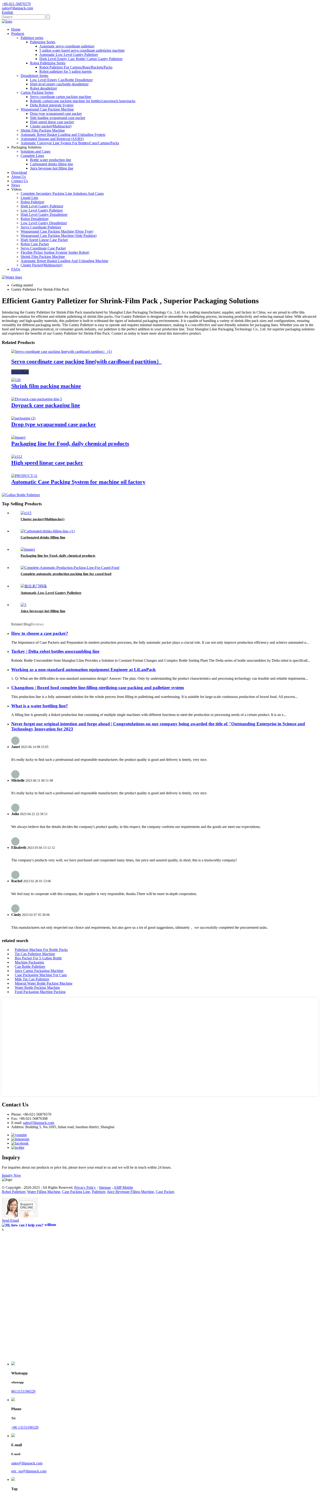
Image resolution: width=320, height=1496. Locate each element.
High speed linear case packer (52, 122)
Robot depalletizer (43, 88)
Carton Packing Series (37, 92)
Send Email (10, 1220)
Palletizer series (32, 38)
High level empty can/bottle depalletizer (59, 84)
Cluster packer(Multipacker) (50, 126)
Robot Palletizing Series (47, 63)
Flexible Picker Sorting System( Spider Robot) (55, 252)
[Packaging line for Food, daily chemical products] (18, 437)
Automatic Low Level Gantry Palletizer (68, 55)
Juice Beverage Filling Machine (130, 1192)
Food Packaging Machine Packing (40, 992)
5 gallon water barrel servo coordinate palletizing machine (82, 50)
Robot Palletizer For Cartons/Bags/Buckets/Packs (75, 67)
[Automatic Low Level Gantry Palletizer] (34, 586)
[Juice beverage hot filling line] (23, 605)
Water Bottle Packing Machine (37, 988)
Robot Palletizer (32, 202)
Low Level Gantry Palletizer (42, 210)
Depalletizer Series (34, 76)
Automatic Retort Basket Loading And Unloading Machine (64, 261)
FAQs (15, 269)
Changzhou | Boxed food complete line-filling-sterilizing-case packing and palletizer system (97, 687)
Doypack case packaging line (45, 405)
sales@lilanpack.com (38, 1123)
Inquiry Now (11, 1175)
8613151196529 (23, 1391)
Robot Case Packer (35, 244)
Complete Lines (32, 156)
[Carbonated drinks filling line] (48, 531)
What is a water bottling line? (39, 705)
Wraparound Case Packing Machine (47, 109)
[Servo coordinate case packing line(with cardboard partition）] (61, 352)
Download (19, 172)
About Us (18, 177)
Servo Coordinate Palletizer (41, 227)
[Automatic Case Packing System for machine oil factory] (24, 476)
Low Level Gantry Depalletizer (44, 223)
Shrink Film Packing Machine (43, 130)
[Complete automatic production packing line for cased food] (70, 568)
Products (17, 34)
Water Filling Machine (43, 1192)
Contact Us (19, 181)
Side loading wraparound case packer (57, 118)
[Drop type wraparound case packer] (23, 418)
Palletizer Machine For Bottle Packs (41, 950)
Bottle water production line (50, 160)
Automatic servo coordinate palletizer (66, 46)
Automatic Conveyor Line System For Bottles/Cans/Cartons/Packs (70, 143)
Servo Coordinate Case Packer (43, 248)
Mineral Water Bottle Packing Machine (43, 983)
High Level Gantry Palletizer (42, 206)
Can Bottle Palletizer (30, 966)
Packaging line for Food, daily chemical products (70, 444)
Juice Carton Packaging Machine (39, 971)
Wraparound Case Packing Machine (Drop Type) (57, 231)
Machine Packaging (29, 962)
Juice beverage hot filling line (51, 168)
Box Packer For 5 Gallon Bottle (38, 958)
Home (15, 29)
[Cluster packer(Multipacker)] (26, 513)
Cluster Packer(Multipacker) (41, 265)
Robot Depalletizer (34, 219)
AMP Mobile (123, 1187)
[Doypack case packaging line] (36, 399)
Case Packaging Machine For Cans (41, 975)
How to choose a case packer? (39, 633)
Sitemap (105, 1187)
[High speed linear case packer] (16, 457)
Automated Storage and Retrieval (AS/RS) (52, 139)
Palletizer (98, 1192)
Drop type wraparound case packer (56, 114)
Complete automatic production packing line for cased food (66, 574)
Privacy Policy (85, 1187)
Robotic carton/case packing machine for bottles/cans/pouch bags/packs (82, 101)
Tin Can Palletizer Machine (35, 954)
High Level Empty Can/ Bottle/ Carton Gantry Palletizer (81, 59)
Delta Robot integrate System (51, 105)
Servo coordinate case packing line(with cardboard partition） (86, 361)
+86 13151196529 (24, 1427)
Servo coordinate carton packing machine (60, 97)
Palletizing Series (42, 42)
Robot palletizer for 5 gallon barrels (65, 71)
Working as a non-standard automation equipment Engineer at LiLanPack (83, 669)
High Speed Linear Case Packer (44, 240)
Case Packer (165, 1192)
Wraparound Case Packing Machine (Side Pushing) (59, 236)
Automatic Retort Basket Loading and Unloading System (63, 135)
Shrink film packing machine (46, 386)
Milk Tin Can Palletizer (32, 979)
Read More (20, 372)
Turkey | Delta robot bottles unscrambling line (55, 651)
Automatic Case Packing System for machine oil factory (78, 482)
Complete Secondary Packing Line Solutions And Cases (62, 193)
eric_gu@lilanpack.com (28, 1471)
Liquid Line (29, 198)
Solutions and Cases (35, 151)
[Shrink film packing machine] (16, 380)
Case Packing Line (76, 1192)
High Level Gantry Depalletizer (44, 215)
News (15, 185)
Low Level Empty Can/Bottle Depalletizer (61, 80)
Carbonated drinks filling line (51, 164)
